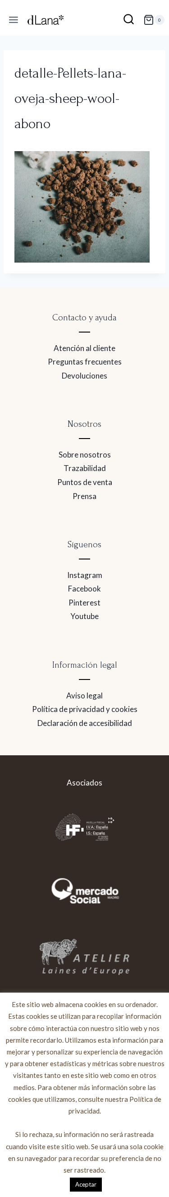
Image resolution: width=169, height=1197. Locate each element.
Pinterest (84, 602)
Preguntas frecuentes (85, 361)
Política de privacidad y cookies (84, 709)
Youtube (84, 616)
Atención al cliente (84, 348)
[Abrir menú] (14, 20)
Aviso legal (84, 695)
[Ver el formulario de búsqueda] (129, 20)
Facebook (84, 588)
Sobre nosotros (85, 454)
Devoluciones (84, 375)
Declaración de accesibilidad (84, 723)
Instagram (84, 575)
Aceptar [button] (85, 1184)
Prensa (84, 496)
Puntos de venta (84, 482)
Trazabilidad (85, 468)
